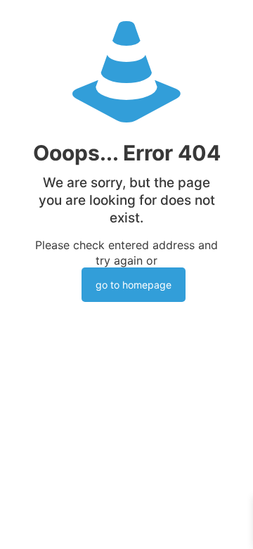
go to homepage (133, 285)
